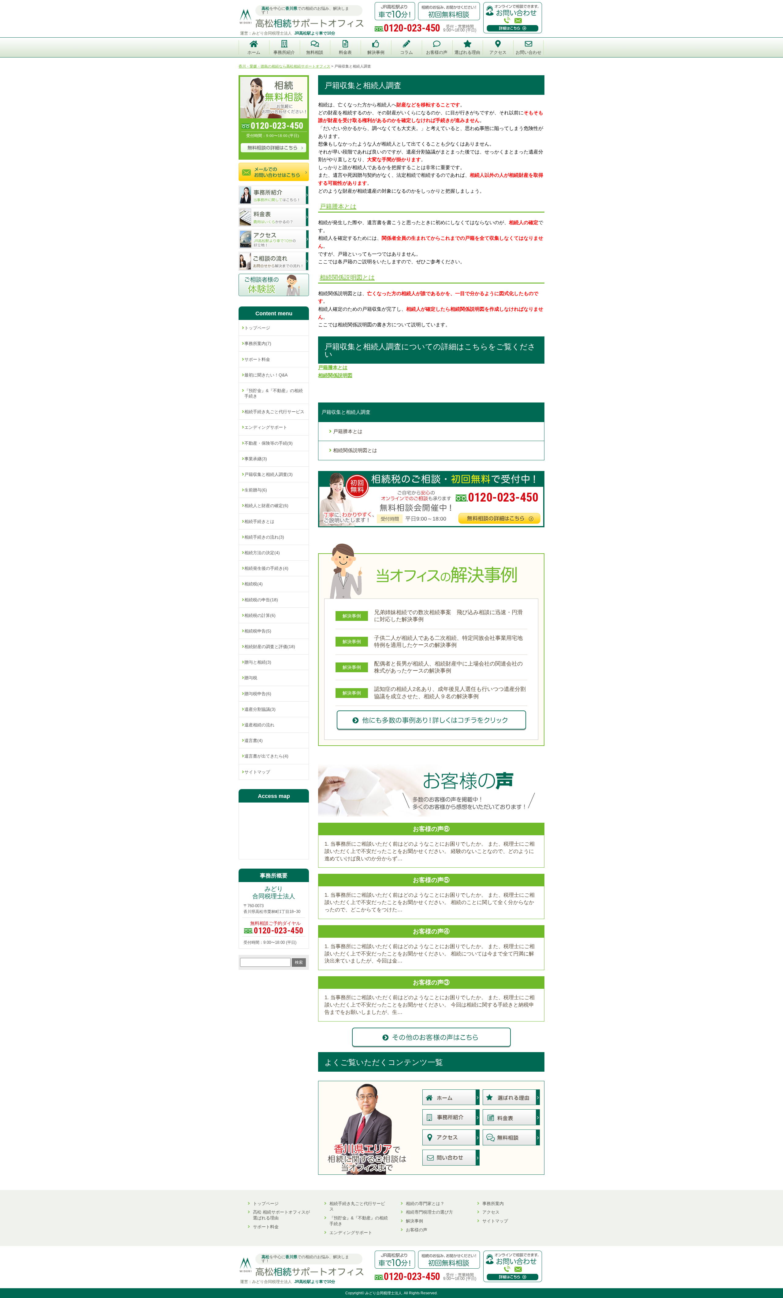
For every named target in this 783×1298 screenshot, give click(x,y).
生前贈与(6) (255, 490)
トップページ (257, 327)
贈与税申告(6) (257, 693)
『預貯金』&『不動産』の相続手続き (273, 393)
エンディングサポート (265, 427)
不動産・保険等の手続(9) (268, 443)
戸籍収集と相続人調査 (345, 412)
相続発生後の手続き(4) (266, 568)
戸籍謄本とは (338, 206)
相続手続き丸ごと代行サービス (274, 411)
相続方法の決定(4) (262, 552)
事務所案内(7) (257, 343)
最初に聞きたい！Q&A (266, 375)
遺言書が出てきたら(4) (266, 756)
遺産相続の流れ (259, 724)
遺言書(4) (253, 740)
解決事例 (414, 1220)
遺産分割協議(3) (260, 709)
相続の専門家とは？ (425, 1203)
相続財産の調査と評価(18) (269, 646)
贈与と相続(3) (257, 662)
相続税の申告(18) (261, 599)
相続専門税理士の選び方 (429, 1212)
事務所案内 (493, 1203)
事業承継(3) (255, 458)
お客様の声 (416, 1229)
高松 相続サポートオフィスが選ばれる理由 (281, 1215)
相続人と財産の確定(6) (266, 505)
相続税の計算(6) (260, 615)
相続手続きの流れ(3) (264, 537)
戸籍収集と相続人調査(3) (268, 474)
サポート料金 (257, 359)
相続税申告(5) (257, 631)
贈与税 (250, 677)
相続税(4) (253, 583)
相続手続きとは (259, 521)
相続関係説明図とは (347, 277)
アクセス (490, 1212)
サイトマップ (257, 772)
